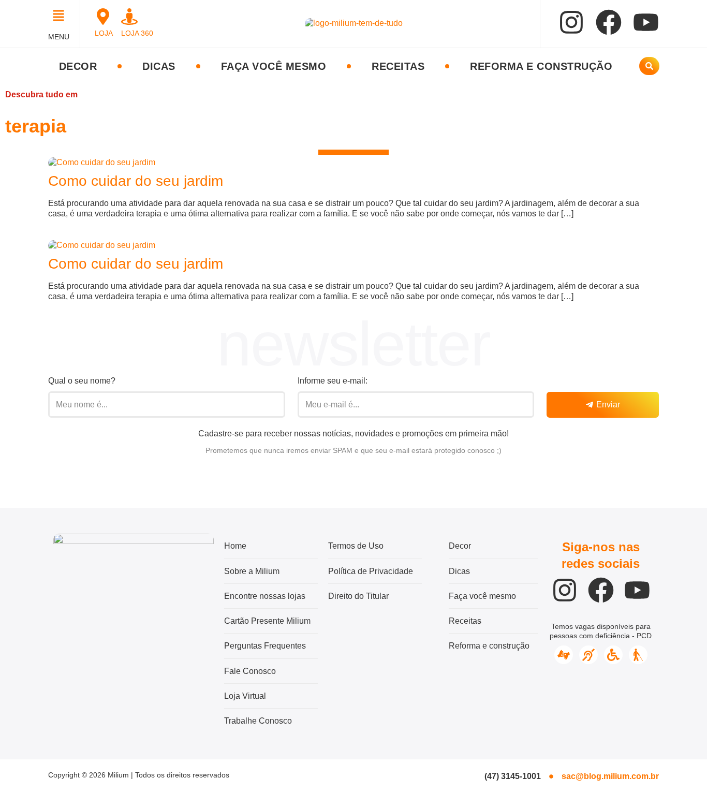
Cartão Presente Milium (267, 620)
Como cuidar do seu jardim (135, 181)
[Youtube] (646, 22)
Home (235, 545)
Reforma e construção (541, 66)
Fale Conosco (250, 671)
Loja (104, 33)
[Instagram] (571, 22)
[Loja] (103, 16)
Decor (78, 66)
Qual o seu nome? (81, 380)
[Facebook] (609, 22)
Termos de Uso (356, 545)
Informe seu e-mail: (332, 380)
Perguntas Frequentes (265, 645)
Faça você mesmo (274, 66)
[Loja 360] (129, 16)
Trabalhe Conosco (258, 720)
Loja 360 (137, 33)
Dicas (158, 66)
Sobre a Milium (251, 571)
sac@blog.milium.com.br (610, 776)
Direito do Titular (358, 596)
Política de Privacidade (370, 571)
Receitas (398, 66)
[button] (61, 16)
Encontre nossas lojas (264, 596)
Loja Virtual (245, 696)
